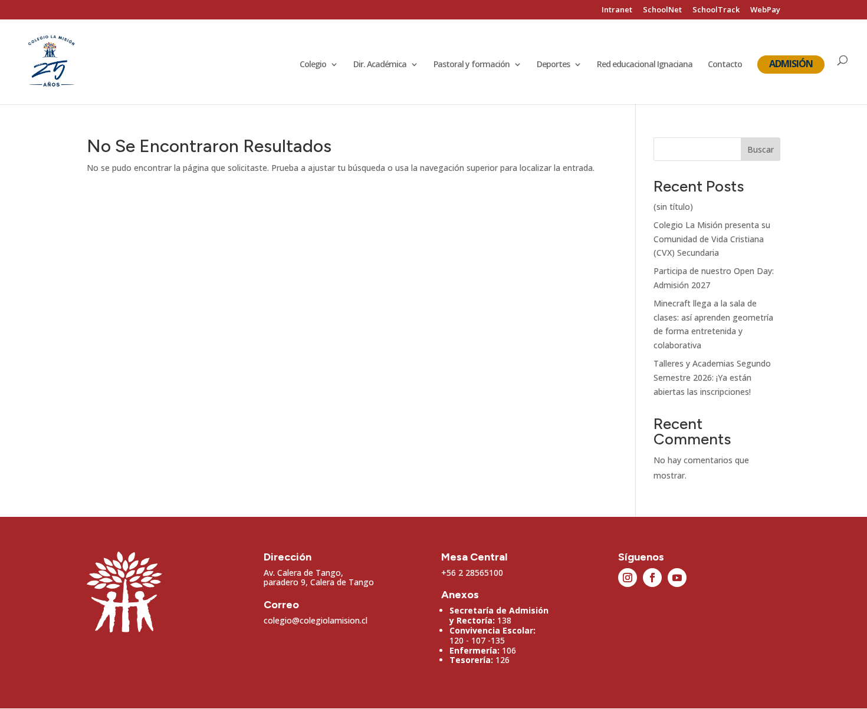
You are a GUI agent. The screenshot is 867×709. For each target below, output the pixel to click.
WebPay (765, 10)
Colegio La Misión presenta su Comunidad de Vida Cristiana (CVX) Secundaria (711, 239)
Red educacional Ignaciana (644, 65)
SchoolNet (662, 10)
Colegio (313, 65)
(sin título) (673, 206)
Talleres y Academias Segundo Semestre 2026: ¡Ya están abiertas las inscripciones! (712, 377)
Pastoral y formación (472, 65)
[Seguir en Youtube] (677, 577)
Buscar (760, 149)
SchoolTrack (716, 10)
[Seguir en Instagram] (627, 577)
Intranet (617, 10)
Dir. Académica (379, 65)
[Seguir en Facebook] (652, 577)
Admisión (791, 63)
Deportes (553, 65)
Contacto (725, 65)
